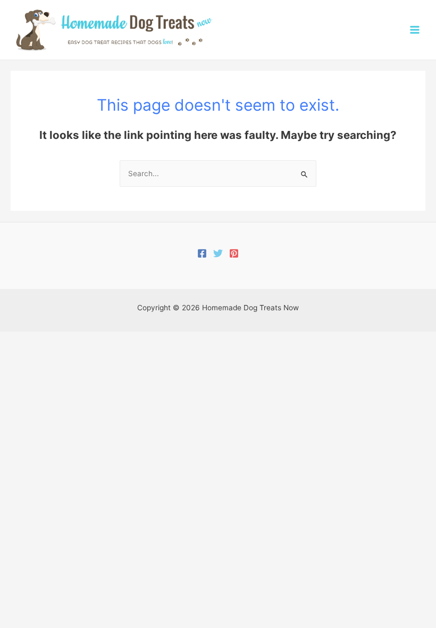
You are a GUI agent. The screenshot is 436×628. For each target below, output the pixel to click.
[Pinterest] (234, 253)
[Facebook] (202, 253)
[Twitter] (218, 253)
